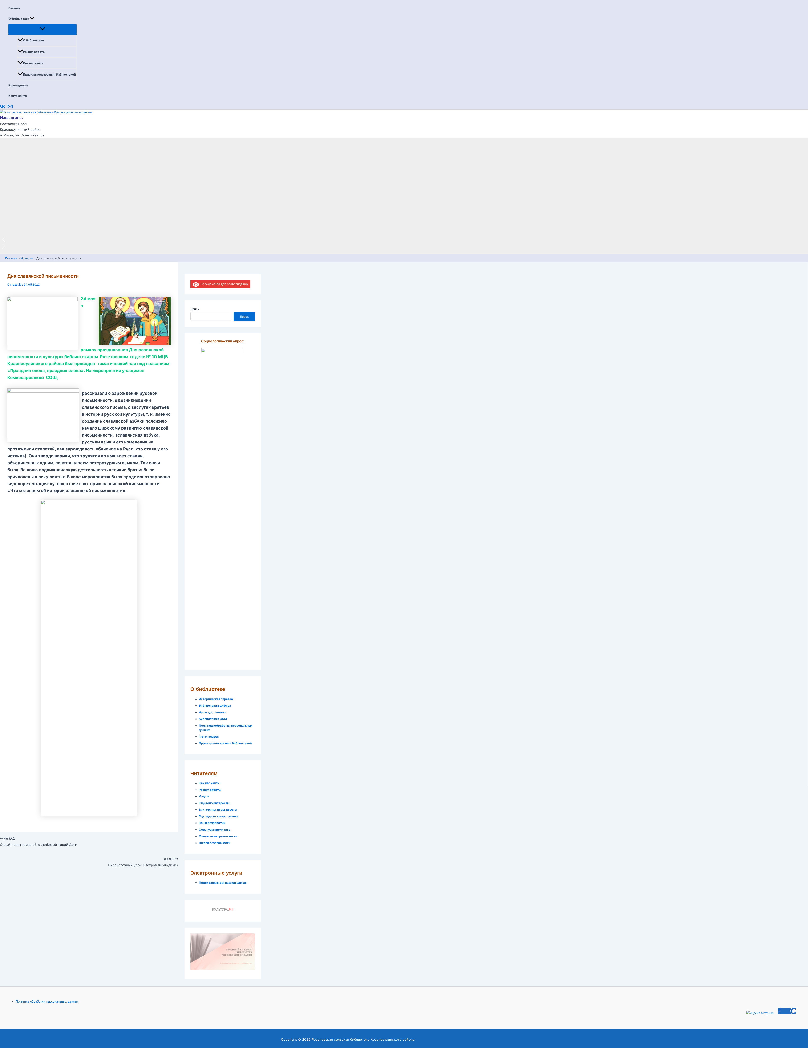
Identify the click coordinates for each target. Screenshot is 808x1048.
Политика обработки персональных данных (47, 1001)
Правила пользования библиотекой (49, 74)
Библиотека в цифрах (215, 705)
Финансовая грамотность (218, 836)
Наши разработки (212, 823)
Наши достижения (212, 712)
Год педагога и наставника (218, 816)
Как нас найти (33, 63)
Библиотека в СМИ (213, 719)
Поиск (194, 309)
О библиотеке (18, 18)
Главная (14, 8)
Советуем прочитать (214, 829)
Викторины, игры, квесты (218, 809)
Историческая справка (216, 699)
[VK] (2, 108)
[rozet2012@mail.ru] (10, 108)
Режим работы (34, 51)
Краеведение (18, 85)
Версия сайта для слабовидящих (223, 284)
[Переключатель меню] (42, 29)
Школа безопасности (214, 843)
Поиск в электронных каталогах (223, 882)
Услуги (204, 796)
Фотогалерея (209, 736)
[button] (32, 18)
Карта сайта (17, 95)
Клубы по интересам (214, 803)
